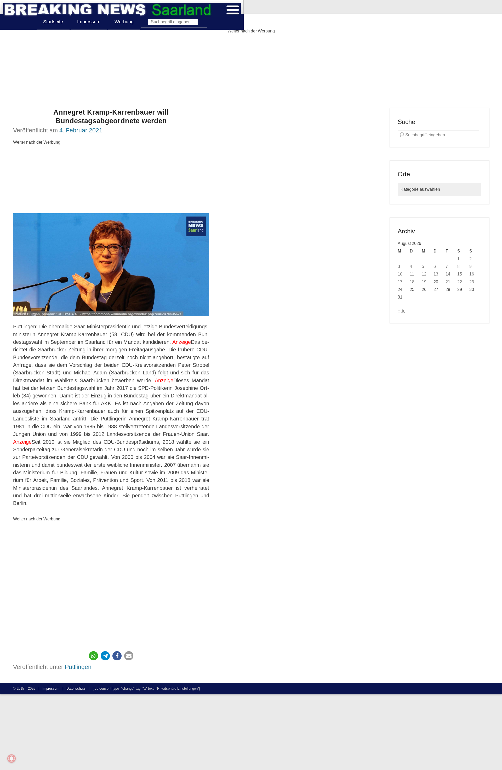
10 (400, 274)
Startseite (53, 21)
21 (448, 281)
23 (471, 281)
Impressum (88, 21)
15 (459, 274)
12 (424, 274)
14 (448, 274)
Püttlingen (78, 667)
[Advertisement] (251, 71)
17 (400, 281)
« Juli (403, 311)
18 (412, 281)
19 (424, 281)
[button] (93, 655)
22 (459, 281)
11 (412, 274)
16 (471, 274)
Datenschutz (75, 688)
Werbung (124, 21)
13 (435, 274)
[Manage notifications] (11, 758)
